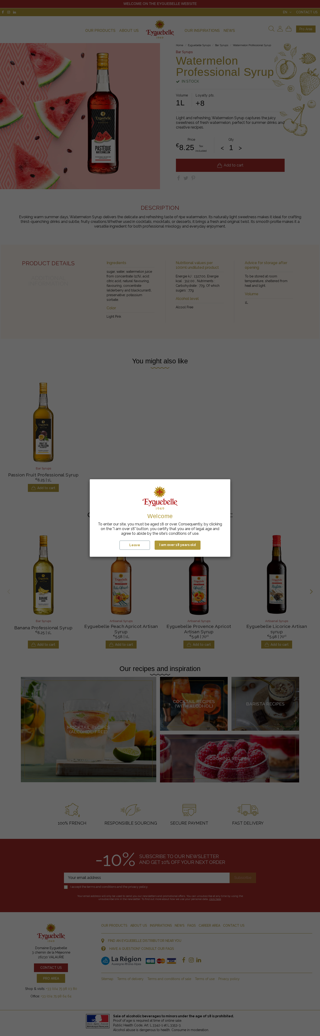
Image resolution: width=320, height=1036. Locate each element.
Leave (134, 545)
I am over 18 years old (177, 545)
